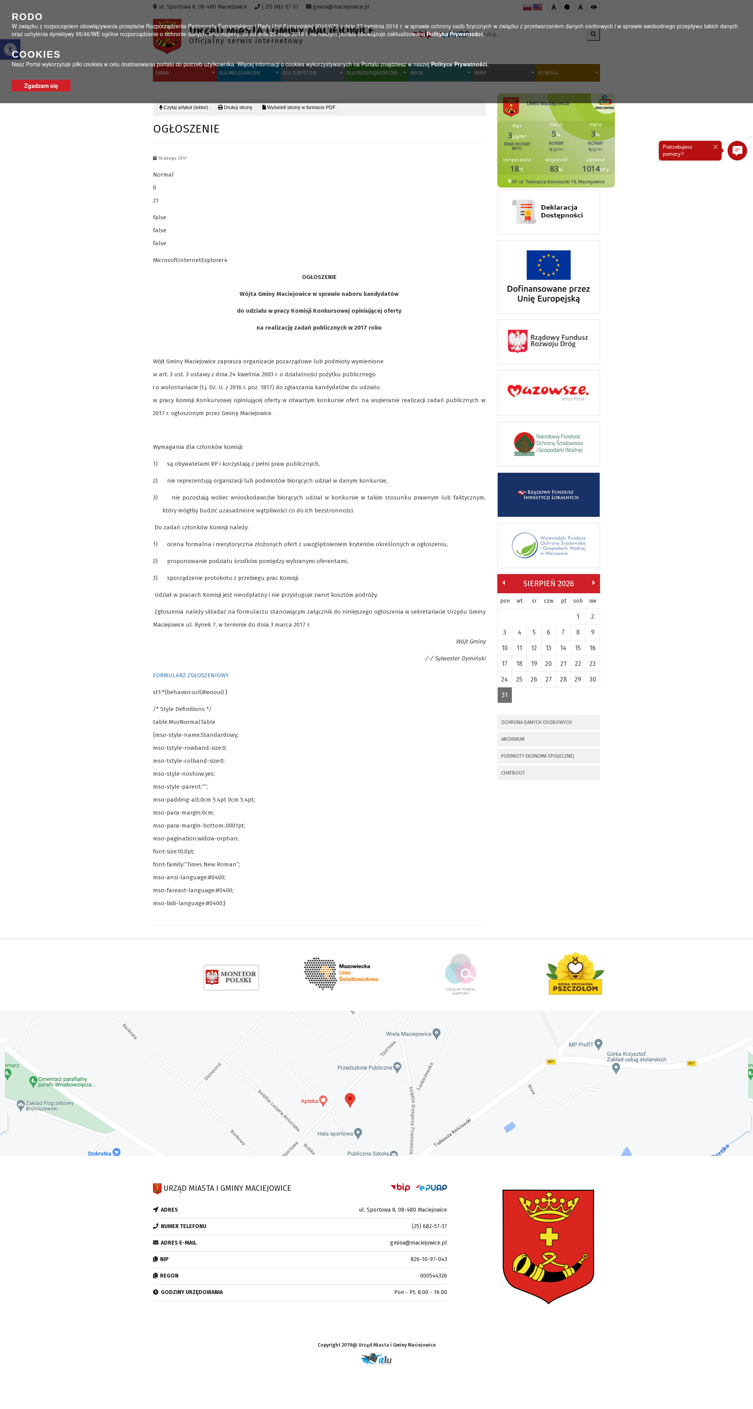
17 (504, 663)
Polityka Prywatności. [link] (455, 34)
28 (563, 679)
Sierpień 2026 (548, 583)
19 (534, 663)
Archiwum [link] (512, 739)
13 (548, 648)
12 (534, 648)
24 (504, 679)
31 (504, 695)
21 (563, 663)
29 (578, 679)
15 (578, 648)
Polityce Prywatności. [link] (460, 64)
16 (592, 648)
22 (578, 663)
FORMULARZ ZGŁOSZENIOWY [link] (191, 675)
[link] (236, 107)
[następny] (594, 583)
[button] (737, 150)
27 (549, 679)
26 (534, 679)
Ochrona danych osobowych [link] (536, 722)
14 (563, 648)
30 (592, 679)
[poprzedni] (503, 583)
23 (592, 663)
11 (519, 648)
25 (519, 679)
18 (519, 663)
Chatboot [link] (513, 773)
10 (505, 648)
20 (548, 663)
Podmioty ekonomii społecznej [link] (537, 756)
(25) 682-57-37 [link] (429, 1226)
